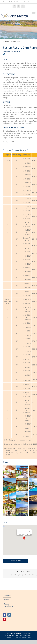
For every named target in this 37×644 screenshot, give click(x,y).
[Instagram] (9, 615)
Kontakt (6, 600)
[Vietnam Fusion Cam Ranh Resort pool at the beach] (22, 492)
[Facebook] (4, 615)
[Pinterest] (4, 619)
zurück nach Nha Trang (12, 41)
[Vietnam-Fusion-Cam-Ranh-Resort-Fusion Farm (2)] (9, 505)
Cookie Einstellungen (7, 605)
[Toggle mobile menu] (34, 14)
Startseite (7, 595)
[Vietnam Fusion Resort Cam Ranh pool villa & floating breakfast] (9, 479)
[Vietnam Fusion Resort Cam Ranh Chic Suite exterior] (22, 466)
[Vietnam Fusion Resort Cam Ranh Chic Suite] (9, 466)
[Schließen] (29, 531)
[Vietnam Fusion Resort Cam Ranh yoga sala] (22, 505)
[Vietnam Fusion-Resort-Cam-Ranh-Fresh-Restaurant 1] (9, 492)
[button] (24, 538)
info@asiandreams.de (28, 2)
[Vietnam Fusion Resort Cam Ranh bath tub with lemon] (22, 479)
